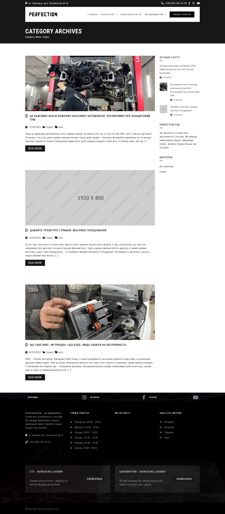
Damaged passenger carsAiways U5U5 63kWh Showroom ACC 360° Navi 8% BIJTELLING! (178, 69)
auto (61, 127)
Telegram (169, 432)
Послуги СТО (107, 14)
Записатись (95, 478)
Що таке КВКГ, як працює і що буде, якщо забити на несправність (78, 344)
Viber (167, 437)
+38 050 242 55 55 (176, 3)
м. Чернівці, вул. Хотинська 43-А (48, 3)
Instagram (33, 397)
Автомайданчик (154, 14)
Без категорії (167, 166)
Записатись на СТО (131, 14)
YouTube (153, 397)
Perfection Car (51, 509)
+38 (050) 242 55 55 (40, 442)
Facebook (94, 397)
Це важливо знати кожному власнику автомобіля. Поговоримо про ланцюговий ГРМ (90, 117)
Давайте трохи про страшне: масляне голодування (68, 230)
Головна (92, 14)
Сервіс (49, 127)
